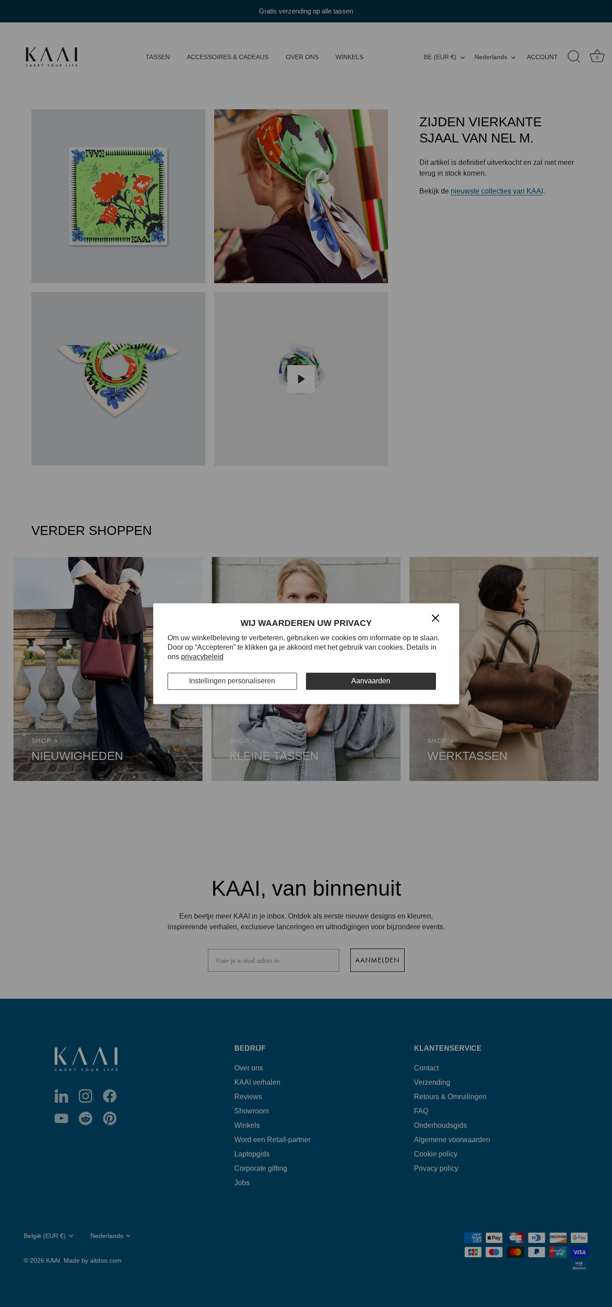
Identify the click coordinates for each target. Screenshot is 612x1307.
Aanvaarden (370, 681)
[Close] (435, 617)
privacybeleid (202, 656)
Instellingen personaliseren (232, 681)
